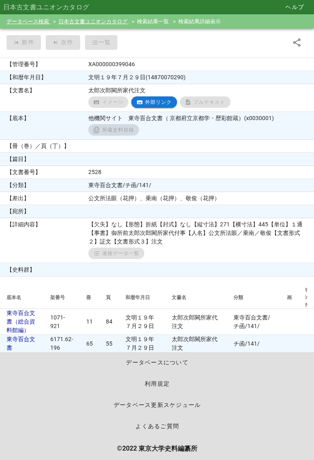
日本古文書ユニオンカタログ (93, 21)
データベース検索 (28, 21)
